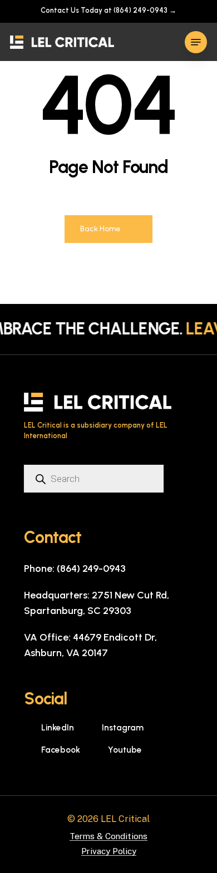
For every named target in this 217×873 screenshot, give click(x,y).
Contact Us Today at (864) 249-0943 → (108, 10)
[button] (196, 42)
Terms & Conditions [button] (108, 836)
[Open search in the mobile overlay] (97, 478)
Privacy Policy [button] (108, 851)
